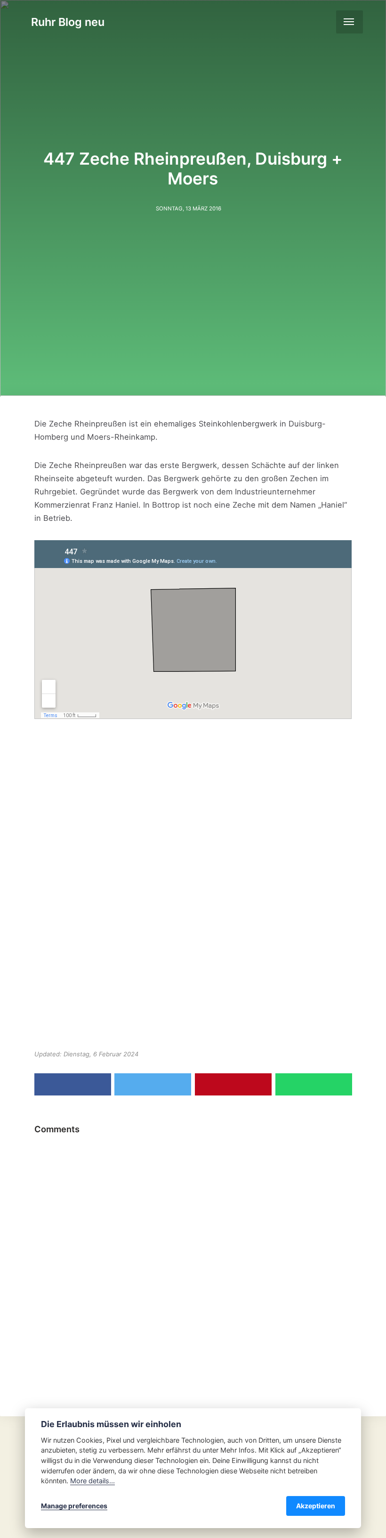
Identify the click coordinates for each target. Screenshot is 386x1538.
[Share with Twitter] (152, 1084)
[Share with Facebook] (72, 1084)
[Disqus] (193, 1258)
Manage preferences (74, 1506)
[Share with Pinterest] (233, 1084)
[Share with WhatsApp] (313, 1084)
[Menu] (349, 21)
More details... (92, 1481)
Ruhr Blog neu (68, 22)
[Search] (324, 21)
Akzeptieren (315, 1506)
